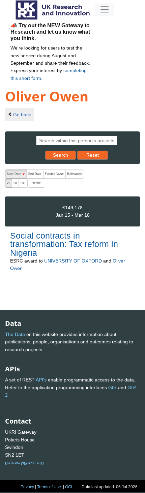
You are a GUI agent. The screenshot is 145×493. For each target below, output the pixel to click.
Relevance (74, 174)
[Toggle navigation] (104, 9)
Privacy (27, 487)
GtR (112, 387)
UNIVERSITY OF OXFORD (73, 261)
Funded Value (54, 174)
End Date (34, 174)
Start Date (17, 175)
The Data (15, 334)
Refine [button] (36, 183)
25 (8, 183)
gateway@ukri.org (24, 462)
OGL (69, 487)
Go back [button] (22, 114)
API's (41, 379)
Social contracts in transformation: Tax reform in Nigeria (64, 244)
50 (15, 183)
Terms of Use (49, 487)
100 (22, 183)
